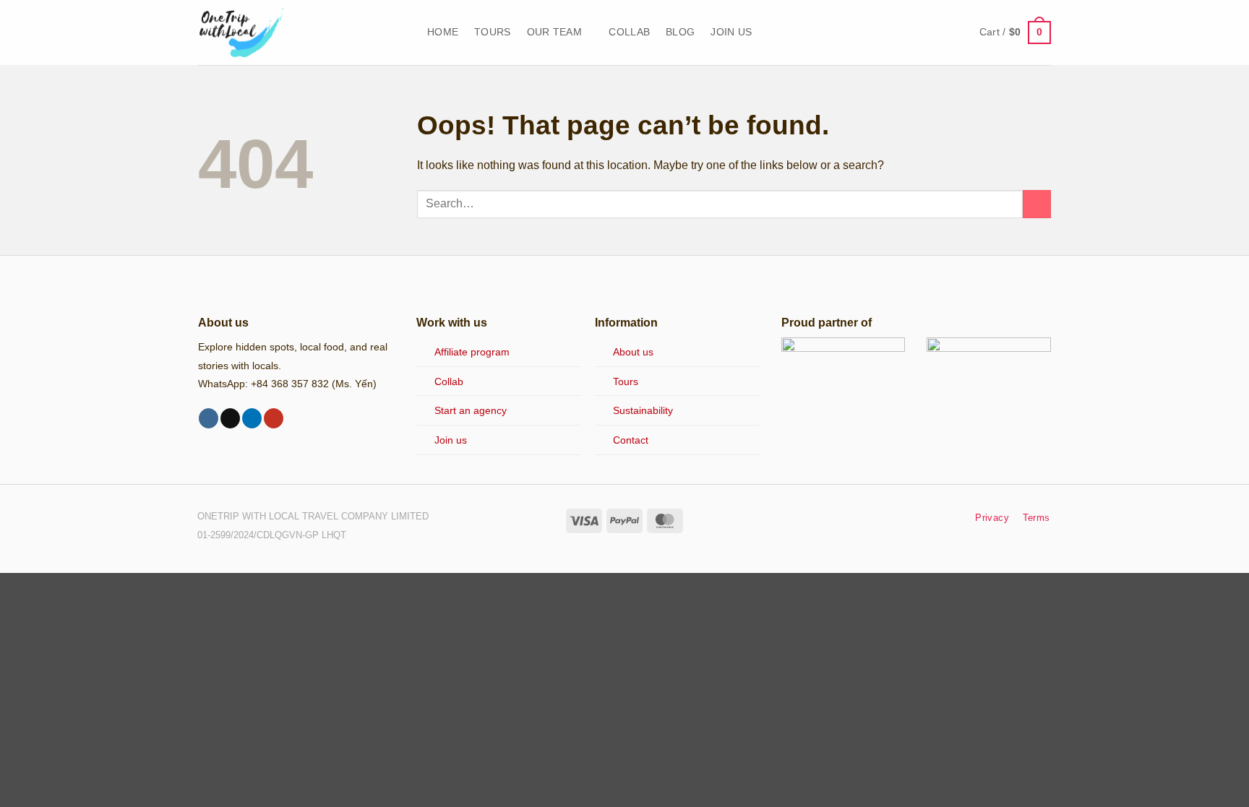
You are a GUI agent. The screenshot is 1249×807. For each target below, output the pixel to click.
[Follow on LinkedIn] (252, 418)
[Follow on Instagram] (208, 418)
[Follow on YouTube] (273, 418)
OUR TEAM (554, 32)
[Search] (956, 33)
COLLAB (629, 32)
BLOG (680, 32)
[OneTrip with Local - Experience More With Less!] (301, 32)
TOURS (492, 32)
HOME (442, 32)
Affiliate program (472, 352)
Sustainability (643, 410)
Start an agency (470, 410)
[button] (1015, 32)
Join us (450, 440)
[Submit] (1037, 204)
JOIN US (731, 32)
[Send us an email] (230, 418)
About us (633, 352)
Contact (630, 440)
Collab (448, 381)
